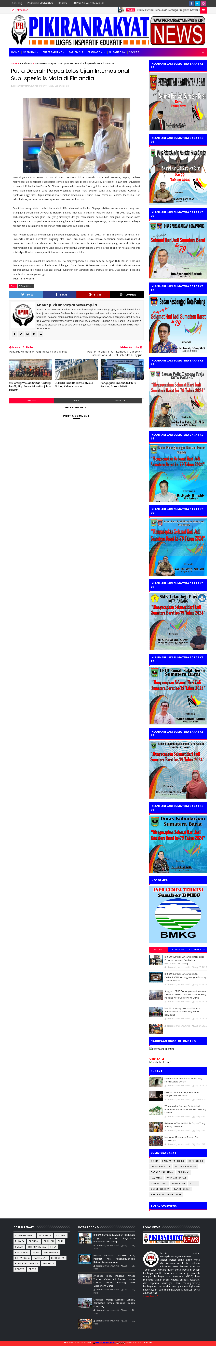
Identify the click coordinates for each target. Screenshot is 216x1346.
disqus (75, 400)
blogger (31, 400)
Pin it (97, 294)
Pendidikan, (63, 85)
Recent (159, 949)
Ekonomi (34, 1241)
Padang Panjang (185, 1166)
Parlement (76, 52)
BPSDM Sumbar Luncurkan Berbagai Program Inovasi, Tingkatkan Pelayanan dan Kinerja (156, 10)
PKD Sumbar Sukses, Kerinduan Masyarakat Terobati (182, 1094)
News (36, 1252)
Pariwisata (22, 1258)
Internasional (37, 1246)
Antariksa (45, 1235)
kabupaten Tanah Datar (166, 1194)
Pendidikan (26, 63)
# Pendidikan (25, 286)
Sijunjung (178, 1183)
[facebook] (191, 3)
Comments (197, 949)
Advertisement (24, 1235)
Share (64, 294)
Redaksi (63, 3)
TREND (32, 1269)
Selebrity (49, 1263)
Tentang (17, 3)
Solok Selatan (160, 1188)
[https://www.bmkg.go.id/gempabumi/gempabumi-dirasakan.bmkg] (178, 914)
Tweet (31, 294)
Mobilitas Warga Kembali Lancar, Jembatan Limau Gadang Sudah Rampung (182, 1011)
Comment (132, 294)
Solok (193, 1183)
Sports (19, 1269)
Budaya (20, 1241)
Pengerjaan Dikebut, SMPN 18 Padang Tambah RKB (118, 384)
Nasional (29, 52)
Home (15, 52)
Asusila (61, 1235)
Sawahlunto (159, 1183)
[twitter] (197, 3)
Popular (178, 949)
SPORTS (134, 52)
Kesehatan (94, 52)
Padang (98, 10)
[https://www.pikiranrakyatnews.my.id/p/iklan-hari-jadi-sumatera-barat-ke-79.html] (178, 843)
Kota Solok (195, 1161)
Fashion (49, 1241)
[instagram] (203, 3)
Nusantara (117, 52)
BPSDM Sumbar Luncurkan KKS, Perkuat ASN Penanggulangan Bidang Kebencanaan (185, 977)
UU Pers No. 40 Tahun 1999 (88, 3)
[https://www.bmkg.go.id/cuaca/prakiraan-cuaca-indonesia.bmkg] (160, 1062)
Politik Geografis (26, 1263)
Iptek (53, 1246)
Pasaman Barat (176, 1177)
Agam (154, 1161)
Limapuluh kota (161, 1166)
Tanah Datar (182, 1188)
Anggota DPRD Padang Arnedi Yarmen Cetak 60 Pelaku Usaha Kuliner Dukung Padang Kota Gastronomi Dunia (186, 994)
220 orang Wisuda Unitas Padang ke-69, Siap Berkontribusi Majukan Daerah (30, 386)
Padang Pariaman (162, 1172)
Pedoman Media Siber (40, 3)
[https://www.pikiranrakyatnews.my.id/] (171, 1238)
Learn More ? (150, 1296)
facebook (120, 400)
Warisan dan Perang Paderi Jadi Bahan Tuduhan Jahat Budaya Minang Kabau (185, 1109)
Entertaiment (52, 52)
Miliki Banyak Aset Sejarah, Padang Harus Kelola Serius (183, 1080)
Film (60, 1241)
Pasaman (156, 1177)
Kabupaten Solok (173, 1161)
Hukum (19, 1246)
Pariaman (184, 1172)
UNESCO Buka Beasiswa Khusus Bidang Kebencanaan (74, 384)
